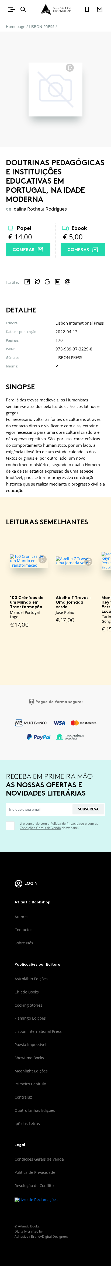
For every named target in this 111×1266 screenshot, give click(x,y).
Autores (22, 916)
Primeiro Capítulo (30, 1083)
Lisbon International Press (38, 1031)
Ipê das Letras (27, 1123)
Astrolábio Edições (31, 978)
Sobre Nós (24, 942)
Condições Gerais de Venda (40, 827)
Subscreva (88, 809)
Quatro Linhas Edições (35, 1110)
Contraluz (23, 1097)
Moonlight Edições (31, 1071)
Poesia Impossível (30, 1044)
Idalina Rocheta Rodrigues (39, 209)
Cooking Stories (28, 1005)
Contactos (23, 929)
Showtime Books (29, 1057)
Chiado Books (27, 992)
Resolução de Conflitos (35, 1185)
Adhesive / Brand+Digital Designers (41, 1236)
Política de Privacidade (67, 823)
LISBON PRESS (41, 26)
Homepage (15, 26)
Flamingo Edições (30, 1018)
